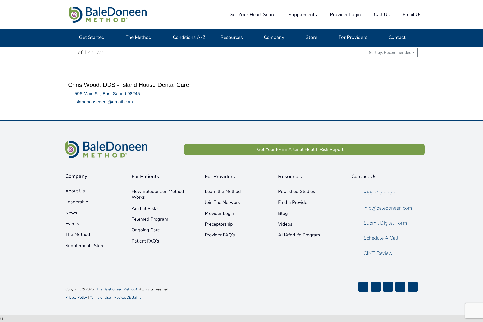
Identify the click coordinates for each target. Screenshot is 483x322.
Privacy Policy (76, 297)
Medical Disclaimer (128, 297)
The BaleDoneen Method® (117, 289)
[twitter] (376, 287)
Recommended (390, 52)
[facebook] (363, 287)
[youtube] (400, 287)
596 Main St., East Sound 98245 (107, 93)
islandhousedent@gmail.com (104, 101)
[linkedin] (413, 287)
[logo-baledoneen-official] (108, 9)
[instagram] (388, 287)
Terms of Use (100, 297)
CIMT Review (378, 253)
